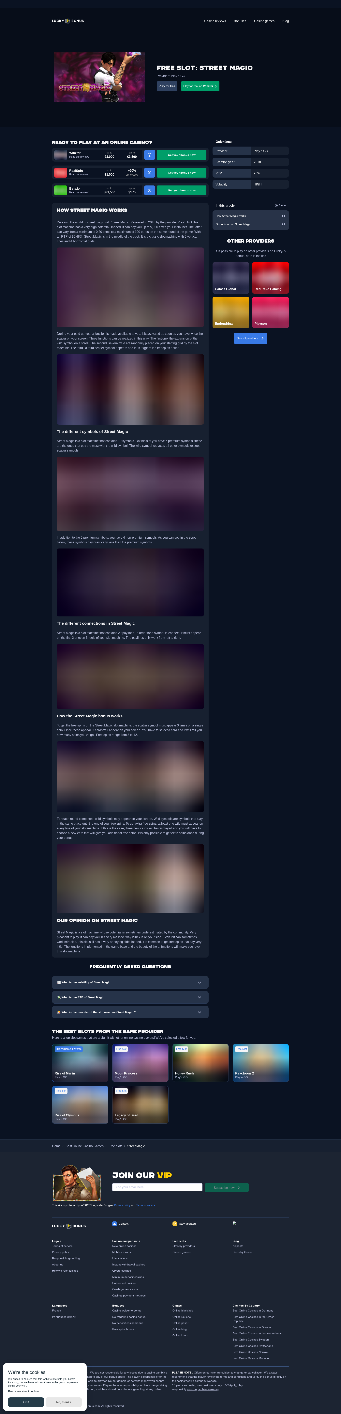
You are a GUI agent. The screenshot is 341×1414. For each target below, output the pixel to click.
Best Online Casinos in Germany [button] (253, 1310)
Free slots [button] (115, 1146)
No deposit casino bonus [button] (127, 1323)
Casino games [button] (181, 1252)
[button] (68, 21)
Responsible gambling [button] (66, 1258)
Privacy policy (122, 1205)
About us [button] (57, 1264)
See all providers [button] (247, 338)
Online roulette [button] (181, 1316)
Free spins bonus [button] (123, 1329)
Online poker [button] (180, 1323)
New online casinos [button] (124, 1245)
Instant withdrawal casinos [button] (128, 1264)
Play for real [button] (198, 85)
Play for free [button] (167, 86)
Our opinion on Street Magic (233, 224)
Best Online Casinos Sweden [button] (251, 1339)
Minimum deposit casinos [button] (128, 1277)
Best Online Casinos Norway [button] (250, 1352)
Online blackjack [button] (182, 1310)
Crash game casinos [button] (125, 1289)
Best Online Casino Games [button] (85, 1146)
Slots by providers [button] (183, 1245)
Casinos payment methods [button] (129, 1295)
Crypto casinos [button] (121, 1270)
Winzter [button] (75, 153)
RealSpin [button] (76, 170)
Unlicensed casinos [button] (124, 1283)
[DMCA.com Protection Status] (261, 1226)
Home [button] (56, 1146)
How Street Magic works (231, 215)
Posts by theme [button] (242, 1252)
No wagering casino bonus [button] (128, 1316)
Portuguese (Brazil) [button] (64, 1316)
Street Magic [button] (136, 1146)
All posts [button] (238, 1245)
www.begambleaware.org (203, 1389)
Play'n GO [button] (178, 76)
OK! (26, 1402)
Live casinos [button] (120, 1258)
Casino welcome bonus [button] (126, 1310)
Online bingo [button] (180, 1329)
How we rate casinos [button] (65, 1270)
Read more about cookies (23, 1391)
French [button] (56, 1310)
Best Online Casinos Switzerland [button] (253, 1345)
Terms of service (145, 1205)
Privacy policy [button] (60, 1252)
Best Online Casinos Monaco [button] (251, 1358)
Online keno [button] (179, 1335)
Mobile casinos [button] (121, 1252)
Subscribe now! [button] (224, 1187)
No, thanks (63, 1402)
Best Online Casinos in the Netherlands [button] (257, 1333)
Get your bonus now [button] (182, 154)
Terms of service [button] (62, 1245)
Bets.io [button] (74, 188)
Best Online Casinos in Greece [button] (252, 1327)
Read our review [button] (78, 156)
